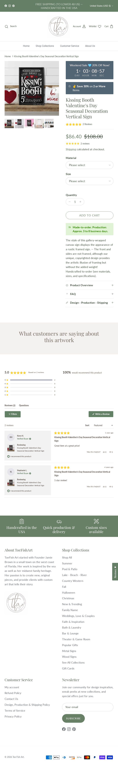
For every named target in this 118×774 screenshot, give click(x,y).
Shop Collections (45, 45)
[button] (79, 124)
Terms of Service (15, 710)
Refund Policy (13, 693)
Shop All (67, 557)
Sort (87, 425)
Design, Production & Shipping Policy (27, 704)
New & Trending (72, 604)
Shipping (71, 149)
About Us (90, 45)
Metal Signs (69, 651)
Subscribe (73, 718)
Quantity (71, 195)
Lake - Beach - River (74, 575)
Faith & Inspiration (73, 621)
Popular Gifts (70, 645)
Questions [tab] (24, 406)
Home (26, 45)
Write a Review (104, 415)
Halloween (68, 592)
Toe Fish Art (18, 757)
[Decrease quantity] (69, 201)
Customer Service (69, 45)
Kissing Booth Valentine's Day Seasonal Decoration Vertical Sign (46, 56)
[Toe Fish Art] (58, 26)
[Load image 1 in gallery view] (32, 88)
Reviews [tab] (10, 406)
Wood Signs (69, 656)
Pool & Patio (69, 569)
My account (12, 687)
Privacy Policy (13, 716)
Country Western (72, 580)
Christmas (68, 598)
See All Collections (73, 662)
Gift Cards (68, 668)
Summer (67, 563)
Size (68, 174)
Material (71, 158)
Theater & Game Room (76, 639)
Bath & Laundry (71, 627)
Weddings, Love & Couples (78, 616)
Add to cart (89, 215)
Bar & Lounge (70, 633)
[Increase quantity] (81, 201)
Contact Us (11, 698)
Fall (64, 586)
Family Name (70, 610)
